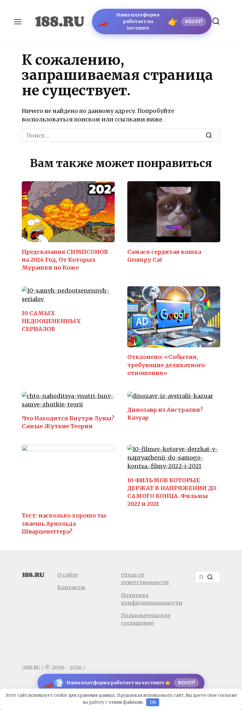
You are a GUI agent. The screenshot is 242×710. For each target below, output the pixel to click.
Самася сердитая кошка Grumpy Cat (164, 255)
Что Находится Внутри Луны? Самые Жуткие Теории (68, 422)
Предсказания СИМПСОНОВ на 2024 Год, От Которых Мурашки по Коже (65, 259)
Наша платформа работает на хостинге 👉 (119, 683)
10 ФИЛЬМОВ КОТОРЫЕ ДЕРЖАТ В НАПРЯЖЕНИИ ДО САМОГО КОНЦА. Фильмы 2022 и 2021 (171, 491)
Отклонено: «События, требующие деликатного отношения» (166, 364)
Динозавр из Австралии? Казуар (165, 413)
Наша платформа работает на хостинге (150, 21)
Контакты (71, 587)
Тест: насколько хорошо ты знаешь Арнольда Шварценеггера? (64, 523)
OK (153, 702)
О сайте (67, 575)
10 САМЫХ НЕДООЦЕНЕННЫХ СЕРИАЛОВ (51, 320)
